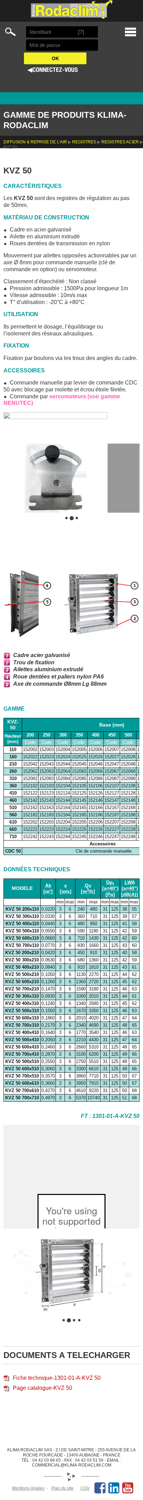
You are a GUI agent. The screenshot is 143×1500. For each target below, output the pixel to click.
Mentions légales (28, 1488)
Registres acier (120, 142)
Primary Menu (130, 32)
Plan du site (62, 1488)
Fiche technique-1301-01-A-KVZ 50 (57, 1378)
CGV (85, 1488)
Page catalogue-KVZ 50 (42, 1388)
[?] (81, 32)
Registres (84, 142)
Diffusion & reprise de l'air (35, 142)
